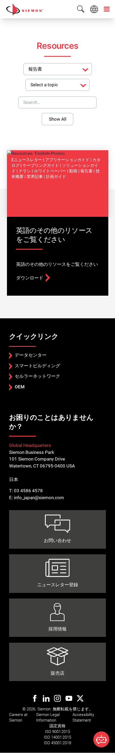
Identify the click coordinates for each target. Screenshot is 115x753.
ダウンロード (29, 277)
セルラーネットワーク (37, 376)
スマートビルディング (37, 365)
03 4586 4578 (28, 490)
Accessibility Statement (83, 717)
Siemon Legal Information (48, 717)
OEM (20, 386)
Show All (57, 119)
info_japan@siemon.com (39, 497)
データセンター (31, 355)
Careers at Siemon (18, 717)
